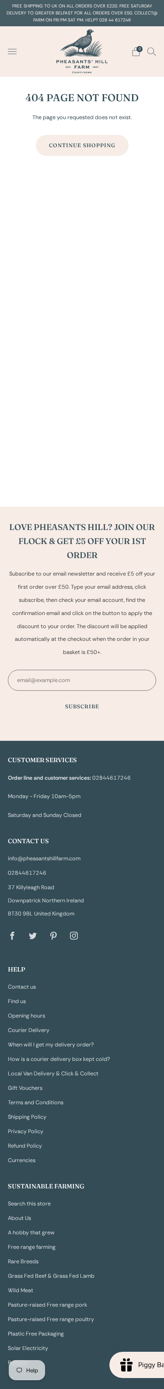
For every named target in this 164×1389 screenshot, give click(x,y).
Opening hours (26, 1015)
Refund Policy (25, 1145)
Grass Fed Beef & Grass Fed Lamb (51, 1275)
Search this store (29, 1203)
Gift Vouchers (25, 1088)
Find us (17, 1001)
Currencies (21, 1160)
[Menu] (12, 51)
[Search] (151, 51)
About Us (19, 1218)
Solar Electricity (28, 1348)
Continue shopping (82, 145)
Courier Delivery (28, 1030)
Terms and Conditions (35, 1102)
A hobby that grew (31, 1232)
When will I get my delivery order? (51, 1044)
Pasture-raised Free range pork (47, 1304)
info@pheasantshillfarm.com (44, 858)
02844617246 (27, 873)
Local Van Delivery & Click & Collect (53, 1073)
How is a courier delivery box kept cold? (59, 1059)
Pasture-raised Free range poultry (51, 1319)
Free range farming (32, 1247)
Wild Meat (20, 1290)
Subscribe (82, 706)
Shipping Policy (27, 1116)
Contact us (22, 986)
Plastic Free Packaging (36, 1333)
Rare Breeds (23, 1261)
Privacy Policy (25, 1131)
